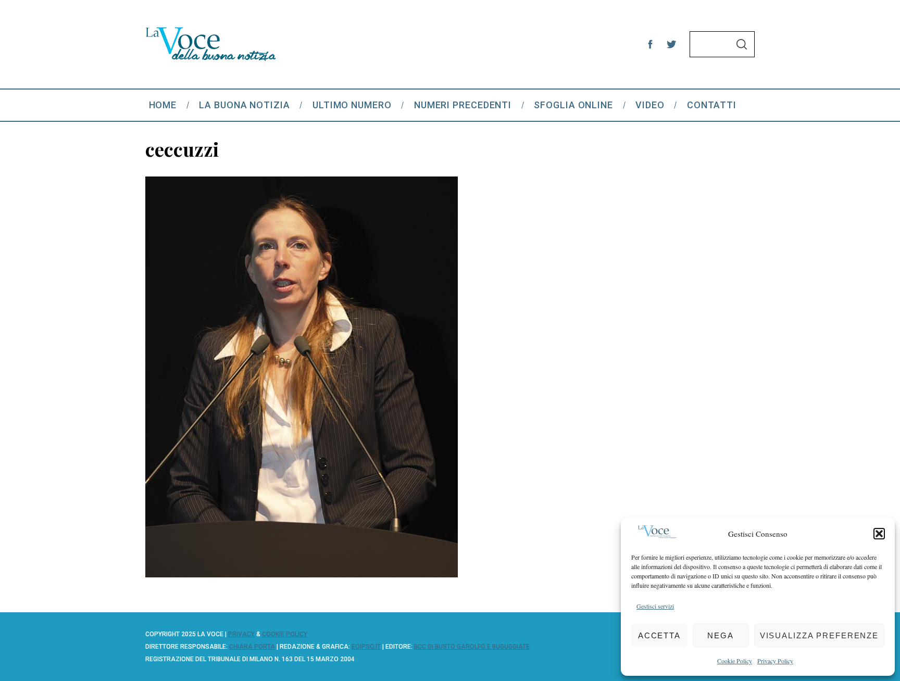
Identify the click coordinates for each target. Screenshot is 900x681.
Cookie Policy (734, 661)
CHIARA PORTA (252, 646)
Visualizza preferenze (819, 635)
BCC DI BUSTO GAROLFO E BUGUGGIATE (472, 646)
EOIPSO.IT (366, 646)
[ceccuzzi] (301, 574)
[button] (879, 533)
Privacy (241, 634)
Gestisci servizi (655, 606)
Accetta (659, 635)
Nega (720, 635)
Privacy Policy (775, 661)
